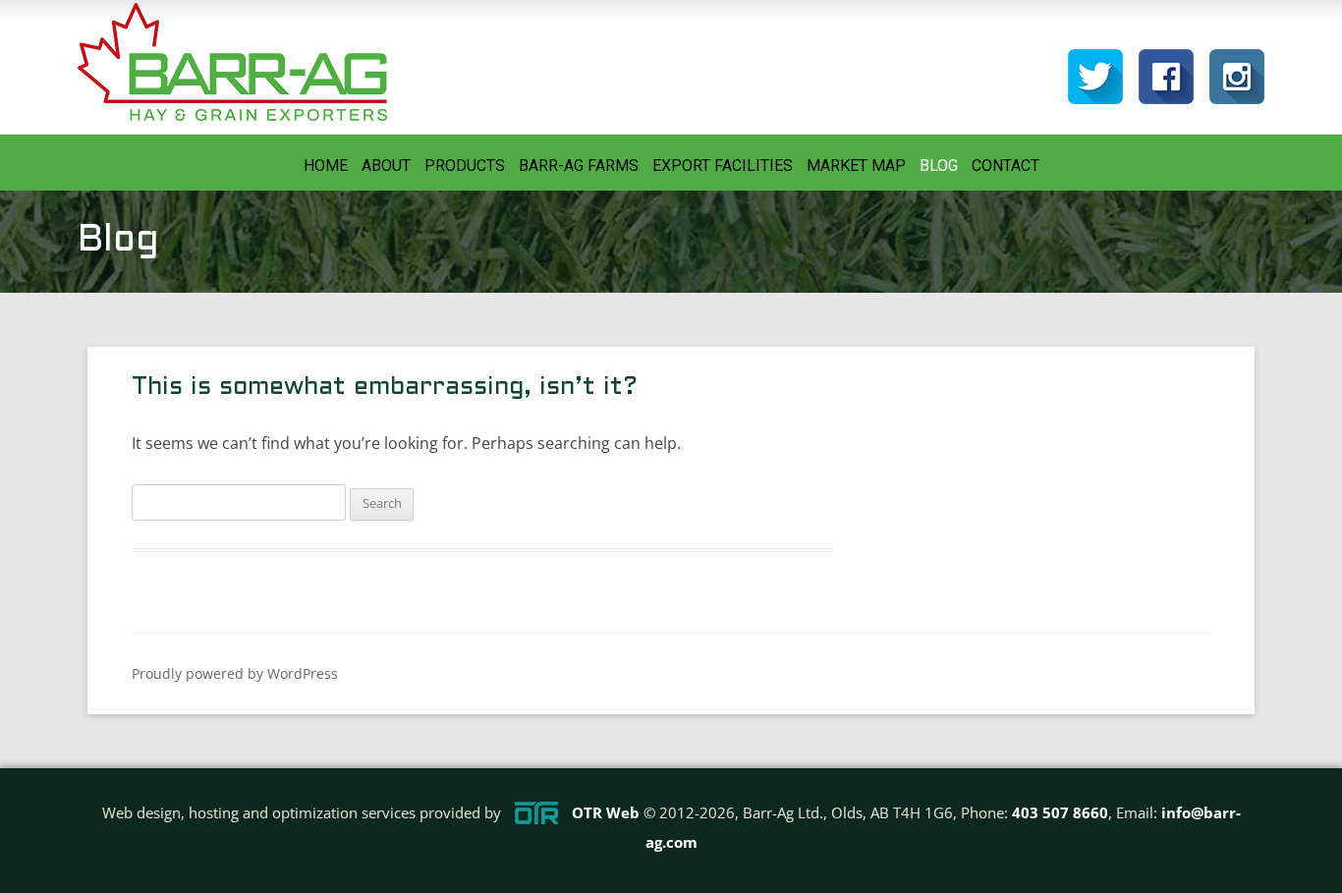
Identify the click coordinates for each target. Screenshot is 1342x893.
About (386, 165)
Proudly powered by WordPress (235, 673)
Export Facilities (722, 165)
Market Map (856, 165)
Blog (939, 165)
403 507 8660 (1060, 812)
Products (464, 165)
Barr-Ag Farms (579, 165)
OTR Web (606, 812)
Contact (1005, 165)
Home (326, 165)
